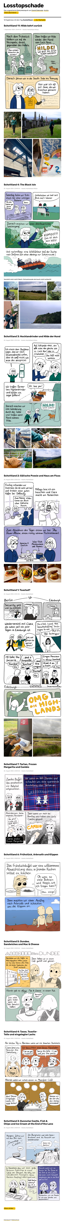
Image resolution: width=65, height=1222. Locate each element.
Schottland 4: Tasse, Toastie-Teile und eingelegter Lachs (20, 1033)
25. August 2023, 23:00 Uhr (12, 858)
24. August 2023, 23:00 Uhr (12, 948)
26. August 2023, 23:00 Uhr (12, 771)
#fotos (37, 29)
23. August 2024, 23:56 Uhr (12, 479)
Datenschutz (15, 1220)
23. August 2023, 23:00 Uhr (12, 1038)
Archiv (46, 10)
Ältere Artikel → (9, 1208)
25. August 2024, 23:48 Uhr (12, 188)
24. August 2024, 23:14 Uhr (12, 340)
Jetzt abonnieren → (11, 13)
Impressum (7, 1220)
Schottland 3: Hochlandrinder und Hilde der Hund (32, 336)
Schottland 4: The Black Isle (20, 184)
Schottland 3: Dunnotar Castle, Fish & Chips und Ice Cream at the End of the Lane (28, 1122)
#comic (25, 29)
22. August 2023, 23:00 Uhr (12, 1127)
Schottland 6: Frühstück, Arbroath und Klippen (31, 854)
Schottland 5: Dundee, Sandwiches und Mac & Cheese (21, 943)
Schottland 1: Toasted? (17, 590)
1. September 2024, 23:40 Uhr (13, 29)
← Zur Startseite (39, 20)
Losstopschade (24, 5)
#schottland (30, 29)
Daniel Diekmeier (37, 10)
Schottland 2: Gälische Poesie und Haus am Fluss (32, 475)
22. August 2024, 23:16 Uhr (12, 594)
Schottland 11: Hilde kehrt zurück (23, 25)
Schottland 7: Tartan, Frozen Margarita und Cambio (20, 765)
